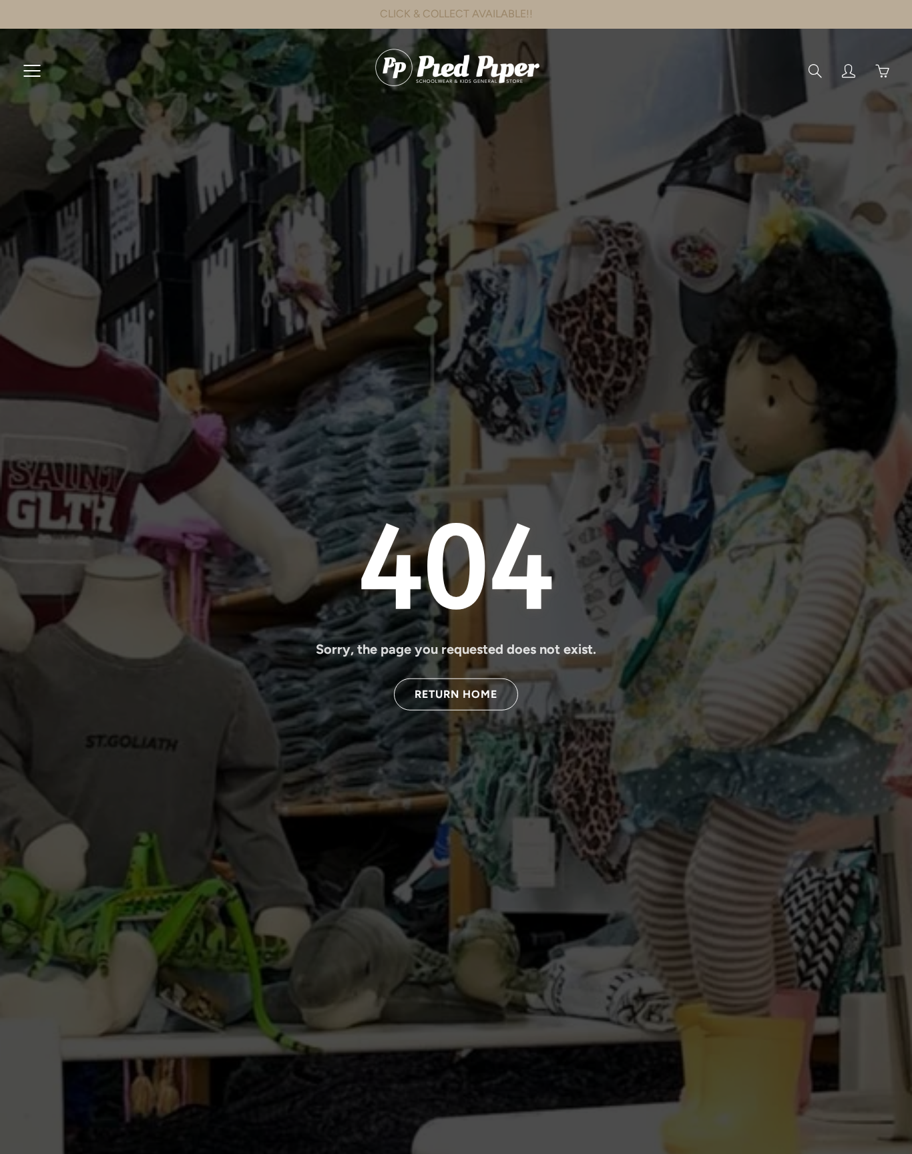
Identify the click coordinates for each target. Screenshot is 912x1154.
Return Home (456, 694)
